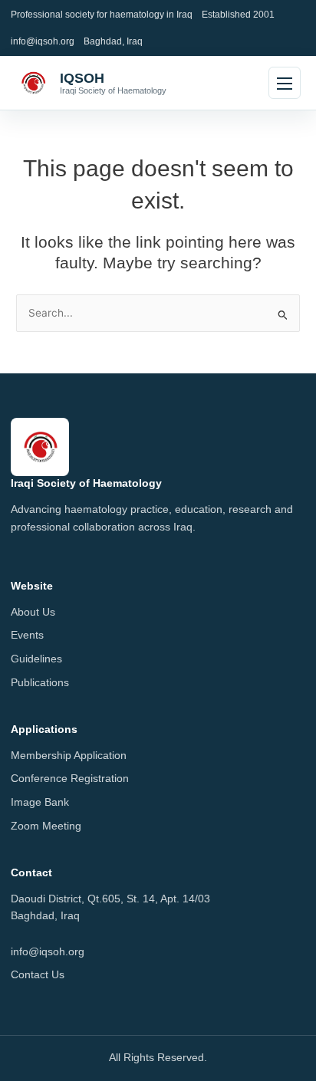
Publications (40, 682)
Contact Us (37, 975)
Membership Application (69, 755)
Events (27, 635)
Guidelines (36, 659)
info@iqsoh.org (42, 41)
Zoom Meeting (46, 826)
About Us (33, 612)
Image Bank (40, 802)
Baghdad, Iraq (113, 41)
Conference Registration (70, 778)
